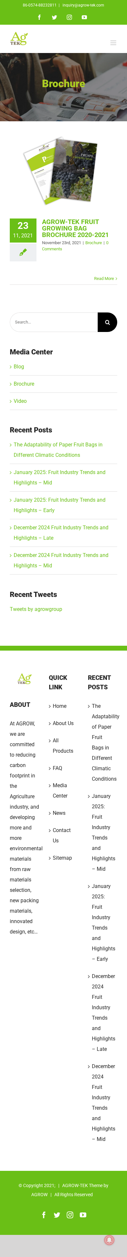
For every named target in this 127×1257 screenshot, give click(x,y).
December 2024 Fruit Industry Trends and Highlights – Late (103, 1012)
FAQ (57, 768)
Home (59, 706)
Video (20, 401)
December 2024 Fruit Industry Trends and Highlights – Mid (103, 1102)
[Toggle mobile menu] (113, 42)
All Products (63, 745)
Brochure (93, 242)
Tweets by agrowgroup (36, 609)
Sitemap (62, 858)
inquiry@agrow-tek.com (83, 5)
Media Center (60, 790)
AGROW (39, 1194)
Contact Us (62, 835)
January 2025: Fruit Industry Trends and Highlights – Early (103, 922)
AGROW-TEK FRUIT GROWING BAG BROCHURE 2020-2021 (75, 228)
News (59, 813)
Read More (104, 278)
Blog (19, 367)
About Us (63, 723)
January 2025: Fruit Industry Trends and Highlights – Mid (103, 832)
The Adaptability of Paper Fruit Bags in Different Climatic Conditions (103, 742)
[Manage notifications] (109, 1240)
